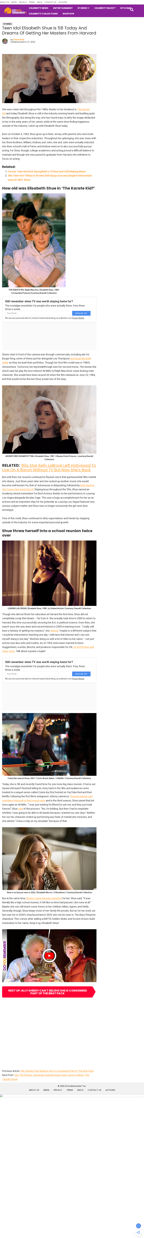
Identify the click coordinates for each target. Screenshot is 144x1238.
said (20, 808)
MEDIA (14, 2)
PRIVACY (23, 2)
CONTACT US (50, 2)
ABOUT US (4, 2)
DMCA (39, 2)
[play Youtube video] (49, 955)
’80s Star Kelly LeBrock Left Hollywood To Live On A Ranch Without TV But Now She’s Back (49, 467)
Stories (7, 24)
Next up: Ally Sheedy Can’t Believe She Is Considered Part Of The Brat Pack (47, 992)
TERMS (32, 2)
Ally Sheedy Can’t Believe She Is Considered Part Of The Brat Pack (57, 1071)
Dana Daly (19, 39)
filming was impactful (44, 898)
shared (54, 630)
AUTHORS (62, 2)
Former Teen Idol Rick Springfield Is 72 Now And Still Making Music (47, 171)
